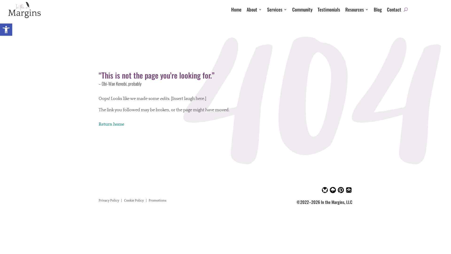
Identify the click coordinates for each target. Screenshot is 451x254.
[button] (6, 30)
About (252, 10)
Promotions (157, 200)
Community (302, 10)
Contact (394, 10)
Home (236, 10)
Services (274, 10)
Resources (354, 10)
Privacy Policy (109, 200)
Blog (378, 10)
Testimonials (329, 10)
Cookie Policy (134, 200)
